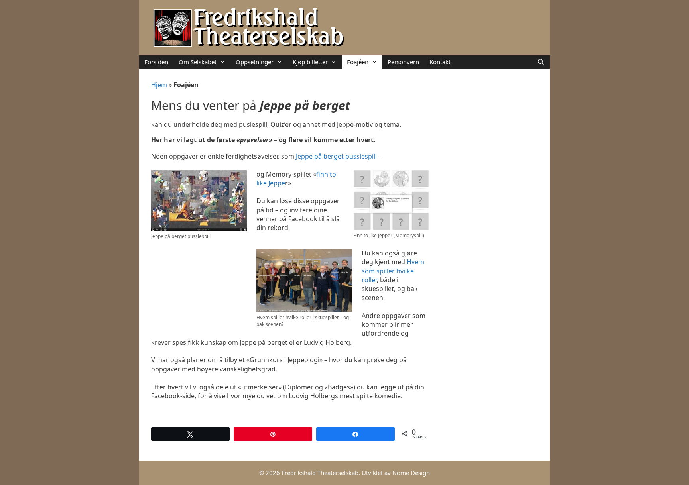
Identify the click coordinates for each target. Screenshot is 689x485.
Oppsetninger (255, 62)
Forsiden (156, 62)
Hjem (159, 85)
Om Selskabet (198, 62)
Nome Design (411, 473)
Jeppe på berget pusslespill (337, 156)
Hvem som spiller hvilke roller (393, 270)
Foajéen (357, 62)
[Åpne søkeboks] (541, 62)
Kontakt (440, 62)
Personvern (403, 62)
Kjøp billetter (310, 62)
